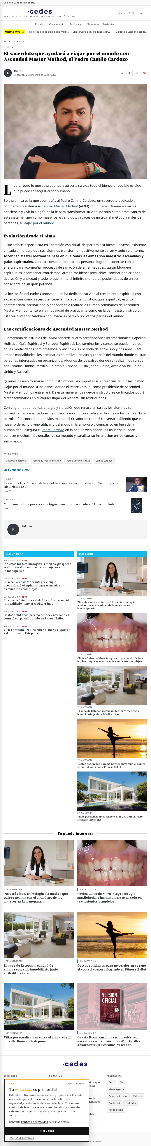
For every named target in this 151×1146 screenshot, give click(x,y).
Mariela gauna (116, 1089)
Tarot (111, 1082)
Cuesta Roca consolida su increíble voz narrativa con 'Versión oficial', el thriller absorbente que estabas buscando (109, 1041)
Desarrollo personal (16, 460)
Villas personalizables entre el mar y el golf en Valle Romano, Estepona (37, 631)
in (137, 73)
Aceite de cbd (116, 1109)
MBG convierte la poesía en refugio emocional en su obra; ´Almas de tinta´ (60, 504)
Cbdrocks (130, 1103)
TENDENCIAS (108, 24)
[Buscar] (141, 13)
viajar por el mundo (39, 223)
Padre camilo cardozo (78, 460)
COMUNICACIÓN (56, 24)
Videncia (137, 1096)
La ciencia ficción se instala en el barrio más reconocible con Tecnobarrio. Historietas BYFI (61, 485)
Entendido (46, 1131)
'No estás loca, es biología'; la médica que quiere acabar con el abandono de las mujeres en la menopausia (49, 31)
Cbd (122, 1082)
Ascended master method (47, 460)
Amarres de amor (118, 1096)
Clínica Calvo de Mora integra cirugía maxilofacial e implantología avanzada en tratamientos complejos (92, 31)
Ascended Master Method (58, 206)
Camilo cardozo (104, 460)
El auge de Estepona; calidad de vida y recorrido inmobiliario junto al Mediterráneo (131, 31)
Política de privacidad (34, 1122)
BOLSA (20, 41)
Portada (39, 24)
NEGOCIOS (91, 24)
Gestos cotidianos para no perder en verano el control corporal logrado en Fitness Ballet (36, 616)
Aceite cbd (114, 1103)
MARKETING (75, 24)
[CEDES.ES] (40, 11)
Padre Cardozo (53, 430)
